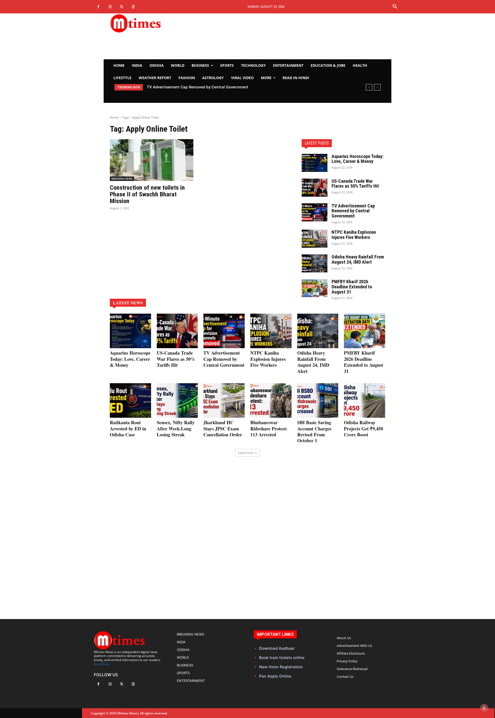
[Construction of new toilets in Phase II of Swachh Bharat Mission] (151, 160)
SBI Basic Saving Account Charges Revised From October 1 (314, 431)
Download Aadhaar (277, 648)
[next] (377, 87)
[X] (121, 6)
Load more (245, 452)
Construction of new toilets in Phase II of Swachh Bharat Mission (147, 194)
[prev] (369, 87)
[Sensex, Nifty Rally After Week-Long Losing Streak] (177, 400)
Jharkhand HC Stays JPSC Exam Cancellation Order (222, 428)
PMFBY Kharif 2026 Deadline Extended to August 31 (352, 287)
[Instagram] (109, 6)
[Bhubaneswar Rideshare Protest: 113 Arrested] (271, 400)
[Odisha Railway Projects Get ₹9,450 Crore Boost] (364, 400)
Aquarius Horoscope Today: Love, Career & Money (357, 159)
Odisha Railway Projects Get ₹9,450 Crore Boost (363, 428)
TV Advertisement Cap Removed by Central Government (197, 87)
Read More (102, 664)
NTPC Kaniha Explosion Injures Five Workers (354, 234)
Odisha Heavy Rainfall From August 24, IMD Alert (358, 259)
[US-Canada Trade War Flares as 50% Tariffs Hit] (314, 188)
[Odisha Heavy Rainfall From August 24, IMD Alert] (314, 263)
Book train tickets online (281, 657)
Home (114, 117)
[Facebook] (98, 6)
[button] (395, 7)
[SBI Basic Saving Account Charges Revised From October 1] (318, 400)
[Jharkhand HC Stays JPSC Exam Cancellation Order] (224, 400)
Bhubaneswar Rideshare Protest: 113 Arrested (268, 428)
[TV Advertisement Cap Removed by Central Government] (314, 212)
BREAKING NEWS (122, 178)
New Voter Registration (281, 666)
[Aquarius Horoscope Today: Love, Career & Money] (314, 163)
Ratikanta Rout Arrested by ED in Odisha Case (128, 428)
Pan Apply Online (275, 676)
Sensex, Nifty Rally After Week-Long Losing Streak (176, 428)
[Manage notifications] (484, 708)
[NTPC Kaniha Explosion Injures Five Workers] (314, 239)
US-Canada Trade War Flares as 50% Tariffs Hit (355, 183)
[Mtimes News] (151, 23)
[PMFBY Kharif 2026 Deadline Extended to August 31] (314, 288)
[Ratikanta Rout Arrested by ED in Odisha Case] (130, 400)
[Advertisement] (295, 36)
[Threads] (133, 6)
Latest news (128, 303)
